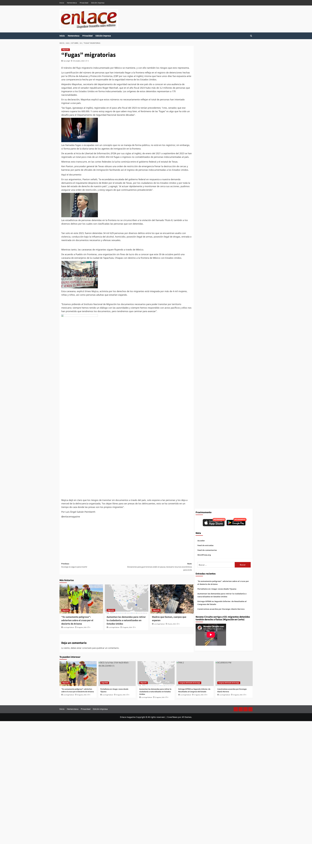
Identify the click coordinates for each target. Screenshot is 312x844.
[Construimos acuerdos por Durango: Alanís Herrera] (234, 673)
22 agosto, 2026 (127, 627)
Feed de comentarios (207, 550)
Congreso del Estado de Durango (189, 683)
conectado (87, 648)
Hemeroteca (72, 3)
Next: (159, 566)
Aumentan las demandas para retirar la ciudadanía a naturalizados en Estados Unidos (126, 620)
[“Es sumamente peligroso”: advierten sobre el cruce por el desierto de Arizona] (81, 598)
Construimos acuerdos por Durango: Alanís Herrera (220, 609)
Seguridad (104, 683)
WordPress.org (204, 555)
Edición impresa (97, 3)
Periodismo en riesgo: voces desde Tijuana (216, 589)
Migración (65, 50)
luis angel (66, 61)
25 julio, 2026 (172, 624)
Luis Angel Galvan (68, 627)
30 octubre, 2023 (79, 61)
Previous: (74, 565)
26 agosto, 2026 (82, 627)
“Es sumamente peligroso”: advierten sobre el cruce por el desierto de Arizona (77, 620)
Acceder (201, 540)
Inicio (61, 3)
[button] (251, 36)
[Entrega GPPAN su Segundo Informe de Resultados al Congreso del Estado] (195, 673)
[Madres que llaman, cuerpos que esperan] (172, 598)
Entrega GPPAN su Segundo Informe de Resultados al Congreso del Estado (222, 602)
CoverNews (172, 717)
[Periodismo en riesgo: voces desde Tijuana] (117, 673)
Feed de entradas (205, 545)
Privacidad (84, 3)
